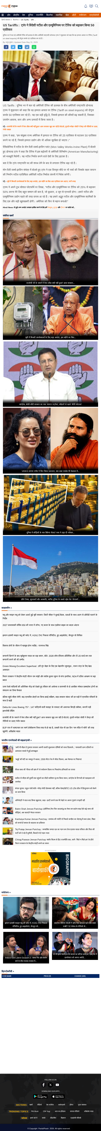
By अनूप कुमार (8, 42)
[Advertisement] (50, 1052)
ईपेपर (71, 1105)
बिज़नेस (49, 15)
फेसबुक (49, 207)
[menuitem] (8, 15)
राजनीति (39, 15)
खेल (67, 15)
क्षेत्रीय (15, 15)
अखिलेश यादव (88, 1111)
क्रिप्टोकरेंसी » (8, 971)
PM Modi (34, 1111)
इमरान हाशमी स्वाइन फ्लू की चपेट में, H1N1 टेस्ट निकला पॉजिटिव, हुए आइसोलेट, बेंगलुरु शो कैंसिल (42, 635)
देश (23, 15)
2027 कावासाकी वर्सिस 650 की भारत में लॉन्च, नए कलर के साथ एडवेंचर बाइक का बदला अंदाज (41, 625)
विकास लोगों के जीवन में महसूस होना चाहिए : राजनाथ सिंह (26, 645)
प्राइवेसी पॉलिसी (75, 1118)
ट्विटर (63, 207)
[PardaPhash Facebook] (43, 1087)
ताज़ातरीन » (7, 608)
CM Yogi (46, 1111)
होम (8, 15)
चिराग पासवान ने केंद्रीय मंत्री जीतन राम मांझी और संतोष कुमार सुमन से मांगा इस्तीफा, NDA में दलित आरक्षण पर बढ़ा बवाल (49, 678)
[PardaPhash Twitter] (50, 1087)
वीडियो (39, 1105)
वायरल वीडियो (74, 1111)
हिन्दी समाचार (6, 20)
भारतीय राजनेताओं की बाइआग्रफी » (17, 740)
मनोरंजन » (6, 892)
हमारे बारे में (33, 1118)
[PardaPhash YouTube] (57, 1087)
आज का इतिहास (60, 1111)
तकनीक (59, 15)
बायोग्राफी (61, 1105)
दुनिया (30, 15)
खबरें (31, 1105)
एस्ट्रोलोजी (93, 15)
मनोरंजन (82, 15)
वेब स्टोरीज (50, 1105)
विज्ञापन (63, 1118)
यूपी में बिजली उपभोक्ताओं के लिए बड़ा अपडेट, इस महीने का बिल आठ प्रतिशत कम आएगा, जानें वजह (41, 181)
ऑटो (73, 15)
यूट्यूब (55, 207)
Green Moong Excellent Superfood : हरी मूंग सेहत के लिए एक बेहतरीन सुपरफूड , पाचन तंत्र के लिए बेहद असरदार (47, 668)
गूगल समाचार (82, 1105)
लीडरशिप (53, 1118)
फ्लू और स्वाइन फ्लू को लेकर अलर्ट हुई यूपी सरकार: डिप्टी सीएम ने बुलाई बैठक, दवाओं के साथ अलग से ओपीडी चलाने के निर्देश (50, 617)
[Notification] (85, 7)
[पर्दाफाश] (9, 7)
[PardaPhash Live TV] (91, 7)
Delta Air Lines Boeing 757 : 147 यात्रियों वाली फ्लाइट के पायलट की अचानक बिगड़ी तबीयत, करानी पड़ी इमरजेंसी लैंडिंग (47, 709)
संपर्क (43, 1118)
